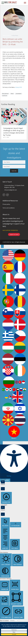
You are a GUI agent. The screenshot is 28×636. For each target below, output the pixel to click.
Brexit (12, 93)
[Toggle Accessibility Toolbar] (2, 246)
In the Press (15, 35)
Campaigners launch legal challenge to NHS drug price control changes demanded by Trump (13, 131)
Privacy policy (6, 204)
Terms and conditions (9, 208)
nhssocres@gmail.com (10, 190)
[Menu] (25, 2)
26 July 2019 (18, 87)
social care (4, 95)
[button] (1, 124)
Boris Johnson (5, 93)
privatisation (18, 93)
